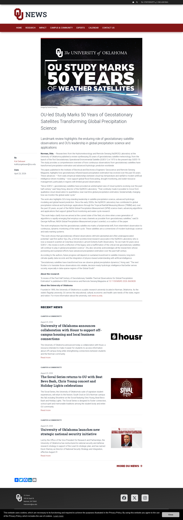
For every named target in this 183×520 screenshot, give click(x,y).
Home (19, 28)
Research (30, 28)
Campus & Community (61, 28)
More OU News (128, 466)
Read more (46, 357)
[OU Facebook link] (124, 498)
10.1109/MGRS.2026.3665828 (122, 281)
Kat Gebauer (19, 161)
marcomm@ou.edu (30, 504)
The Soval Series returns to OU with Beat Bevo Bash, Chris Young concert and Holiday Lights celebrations (71, 381)
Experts (80, 28)
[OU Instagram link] (145, 498)
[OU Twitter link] (135, 498)
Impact (42, 28)
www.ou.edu (97, 295)
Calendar (94, 28)
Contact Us (108, 28)
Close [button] (170, 515)
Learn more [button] (58, 516)
